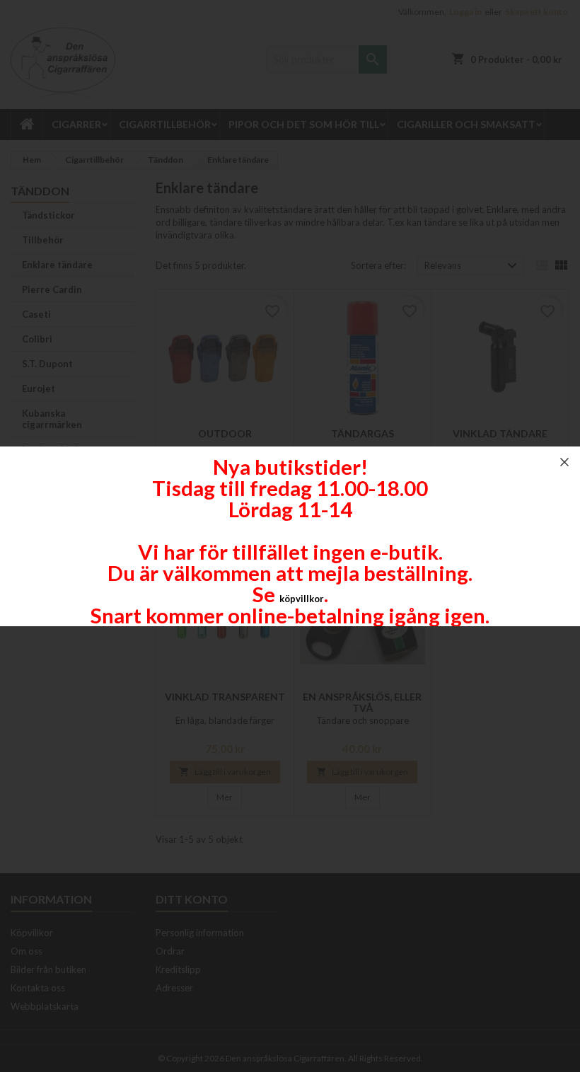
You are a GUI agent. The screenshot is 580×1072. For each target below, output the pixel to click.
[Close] (564, 462)
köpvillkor (301, 598)
